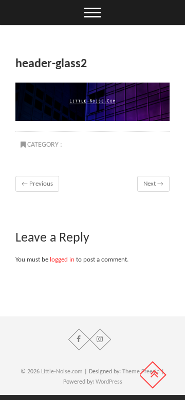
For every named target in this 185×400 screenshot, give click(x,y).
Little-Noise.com (62, 372)
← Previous (37, 184)
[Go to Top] (152, 375)
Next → (153, 184)
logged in (62, 259)
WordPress (109, 382)
